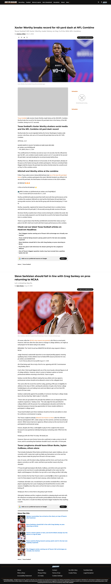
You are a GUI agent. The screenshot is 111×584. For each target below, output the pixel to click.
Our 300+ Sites (73, 570)
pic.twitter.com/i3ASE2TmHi (26, 359)
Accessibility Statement (24, 576)
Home (19, 264)
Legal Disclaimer (89, 573)
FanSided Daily (88, 570)
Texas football (22, 118)
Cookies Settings (57, 576)
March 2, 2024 (30, 149)
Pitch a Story (21, 573)
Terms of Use (56, 573)
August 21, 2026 (44, 361)
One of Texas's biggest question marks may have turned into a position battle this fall (42, 252)
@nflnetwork (34, 191)
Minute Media (9, 579)
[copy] (27, 37)
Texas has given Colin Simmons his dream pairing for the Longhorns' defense (41, 247)
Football (28, 2)
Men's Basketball (47, 2)
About (63, 2)
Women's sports (36, 2)
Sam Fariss (20, 286)
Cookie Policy (73, 573)
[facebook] (101, 2)
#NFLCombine (24, 191)
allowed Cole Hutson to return (45, 417)
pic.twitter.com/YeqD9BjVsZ (47, 191)
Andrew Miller (21, 34)
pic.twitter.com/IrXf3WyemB (26, 147)
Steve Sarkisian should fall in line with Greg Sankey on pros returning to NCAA (42, 243)
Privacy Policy (42, 573)
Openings (41, 570)
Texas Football (27, 264)
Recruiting (21, 2)
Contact (54, 570)
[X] (98, 2)
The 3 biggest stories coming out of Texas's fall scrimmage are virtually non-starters (43, 234)
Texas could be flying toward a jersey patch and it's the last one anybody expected (42, 238)
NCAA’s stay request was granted (40, 340)
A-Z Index (41, 576)
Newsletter (56, 2)
